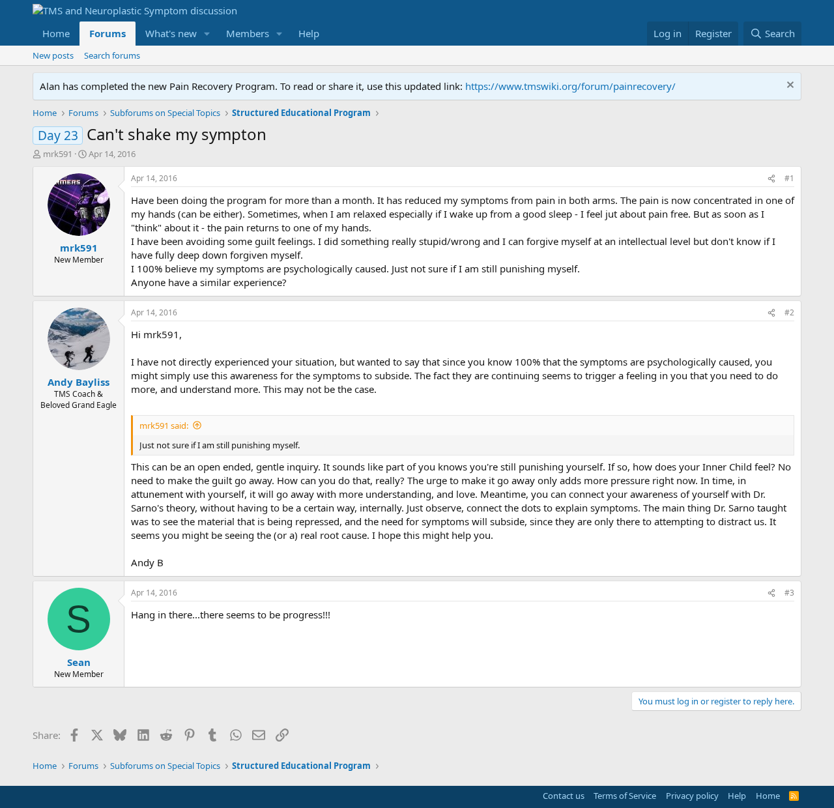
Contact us (563, 795)
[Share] (771, 178)
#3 (789, 592)
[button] (207, 34)
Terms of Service (625, 795)
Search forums (112, 55)
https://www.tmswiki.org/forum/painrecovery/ (570, 86)
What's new (171, 33)
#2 (789, 312)
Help (308, 33)
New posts (53, 55)
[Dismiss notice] (788, 86)
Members (247, 33)
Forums (107, 33)
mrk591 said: (163, 425)
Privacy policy (692, 795)
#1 (789, 178)
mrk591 (57, 154)
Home (56, 33)
